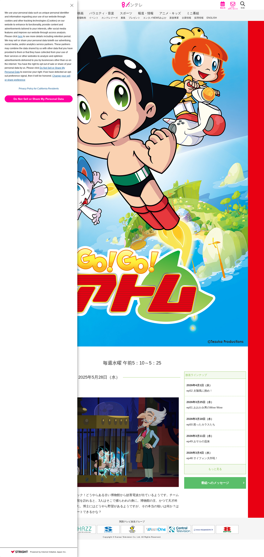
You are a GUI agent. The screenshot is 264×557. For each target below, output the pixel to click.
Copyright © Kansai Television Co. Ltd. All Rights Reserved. (132, 537)
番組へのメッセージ (215, 482)
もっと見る (215, 469)
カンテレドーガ (109, 17)
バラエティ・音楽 (101, 13)
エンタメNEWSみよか (154, 17)
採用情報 (199, 17)
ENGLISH (212, 17)
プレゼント (134, 17)
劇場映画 (81, 17)
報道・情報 (145, 13)
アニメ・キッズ (170, 13)
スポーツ (126, 13)
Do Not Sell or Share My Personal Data (39, 98)
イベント (93, 17)
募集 (123, 17)
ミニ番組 (193, 13)
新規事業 (174, 17)
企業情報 (186, 17)
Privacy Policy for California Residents (39, 88)
